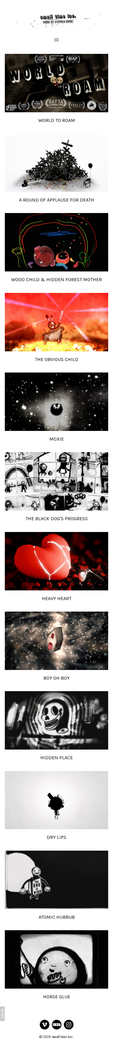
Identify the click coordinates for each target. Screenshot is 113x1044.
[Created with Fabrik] (2, 1013)
